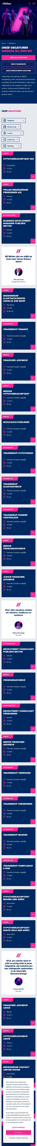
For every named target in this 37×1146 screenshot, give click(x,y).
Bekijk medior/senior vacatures (18, 71)
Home (4, 43)
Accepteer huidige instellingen (18, 1138)
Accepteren (18, 1132)
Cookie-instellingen (18, 1127)
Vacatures (12, 43)
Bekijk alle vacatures (18, 57)
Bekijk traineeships (18, 64)
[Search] (29, 3)
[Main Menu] (33, 3)
